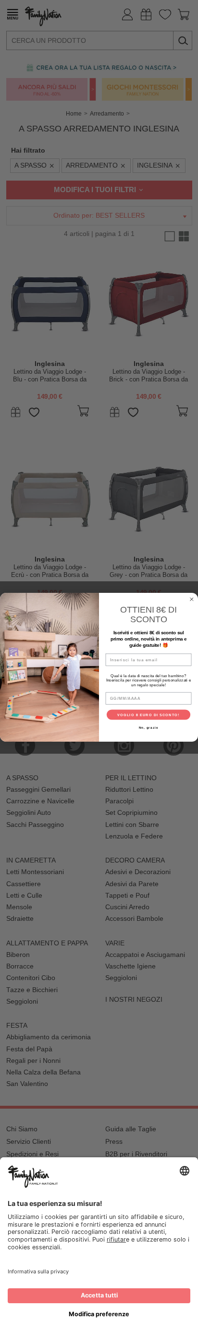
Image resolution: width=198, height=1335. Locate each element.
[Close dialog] (192, 599)
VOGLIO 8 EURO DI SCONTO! (148, 715)
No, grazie (149, 727)
